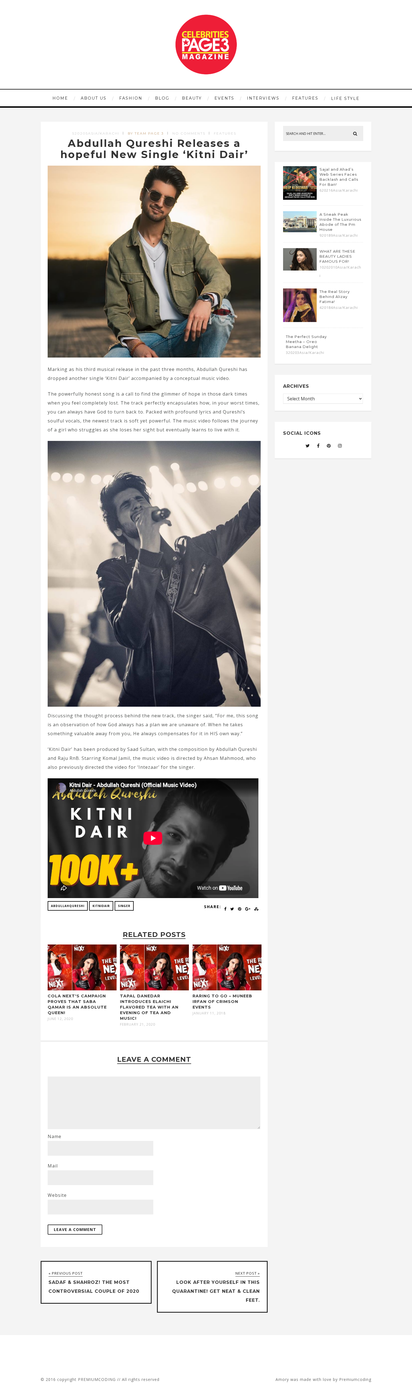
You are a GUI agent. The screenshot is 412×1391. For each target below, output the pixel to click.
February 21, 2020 (137, 1024)
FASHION (130, 98)
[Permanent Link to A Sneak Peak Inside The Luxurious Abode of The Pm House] (300, 230)
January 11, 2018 (209, 1013)
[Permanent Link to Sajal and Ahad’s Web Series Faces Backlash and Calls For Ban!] (300, 198)
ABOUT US (94, 98)
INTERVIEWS (263, 98)
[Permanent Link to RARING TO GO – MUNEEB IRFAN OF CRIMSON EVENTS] (227, 989)
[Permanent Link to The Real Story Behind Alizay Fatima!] (300, 320)
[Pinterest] (329, 446)
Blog (162, 98)
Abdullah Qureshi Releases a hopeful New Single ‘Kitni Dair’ (154, 149)
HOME (60, 98)
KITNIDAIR (101, 906)
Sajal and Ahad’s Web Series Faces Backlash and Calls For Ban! (339, 177)
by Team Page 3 (146, 133)
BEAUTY (192, 98)
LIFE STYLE (345, 98)
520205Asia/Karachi (95, 133)
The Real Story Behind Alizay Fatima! (335, 296)
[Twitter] (307, 446)
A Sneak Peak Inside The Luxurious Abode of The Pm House (340, 222)
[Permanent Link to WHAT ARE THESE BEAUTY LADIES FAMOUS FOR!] (300, 269)
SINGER (124, 906)
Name (54, 1136)
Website (57, 1195)
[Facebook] (318, 446)
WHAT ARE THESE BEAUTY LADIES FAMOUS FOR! (337, 256)
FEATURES (305, 98)
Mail (53, 1166)
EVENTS (224, 98)
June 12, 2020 (60, 1019)
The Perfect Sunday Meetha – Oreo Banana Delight (306, 341)
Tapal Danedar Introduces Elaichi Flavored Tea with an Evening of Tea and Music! (149, 1007)
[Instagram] (340, 446)
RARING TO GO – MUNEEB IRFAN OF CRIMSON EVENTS (222, 1001)
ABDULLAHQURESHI (67, 906)
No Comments (188, 133)
